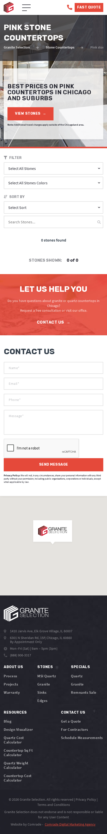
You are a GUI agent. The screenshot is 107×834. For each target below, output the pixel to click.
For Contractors (74, 729)
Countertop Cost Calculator (18, 778)
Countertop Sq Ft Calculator (18, 752)
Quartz (77, 676)
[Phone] (69, 7)
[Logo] (26, 613)
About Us (13, 667)
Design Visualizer (18, 729)
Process (10, 676)
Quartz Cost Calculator (14, 739)
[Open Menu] (26, 8)
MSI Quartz (46, 676)
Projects (11, 684)
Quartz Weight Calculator (16, 765)
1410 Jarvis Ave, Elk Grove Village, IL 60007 (41, 631)
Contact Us (53, 322)
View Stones (30, 113)
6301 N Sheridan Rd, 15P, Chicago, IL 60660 (41, 638)
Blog (7, 721)
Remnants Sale (84, 692)
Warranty (12, 692)
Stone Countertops (60, 47)
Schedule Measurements (82, 737)
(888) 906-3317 (20, 655)
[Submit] (99, 222)
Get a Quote (71, 721)
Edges (42, 700)
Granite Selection (17, 47)
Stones (45, 667)
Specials (80, 667)
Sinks (42, 692)
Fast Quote (89, 7)
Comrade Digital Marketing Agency (70, 824)
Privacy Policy (86, 799)
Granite (43, 684)
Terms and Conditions (53, 804)
